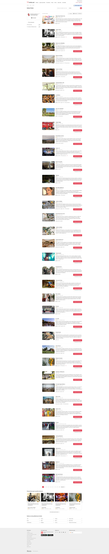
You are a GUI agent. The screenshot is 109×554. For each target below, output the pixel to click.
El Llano (57, 422)
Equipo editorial (29, 544)
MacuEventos (58, 448)
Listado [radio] (71, 13)
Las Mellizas (58, 95)
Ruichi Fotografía (59, 161)
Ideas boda (59, 2)
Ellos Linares (58, 293)
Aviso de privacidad (29, 535)
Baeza (28, 520)
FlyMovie (57, 175)
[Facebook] (56, 532)
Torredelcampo (29, 522)
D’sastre (57, 306)
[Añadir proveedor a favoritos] (53, 17)
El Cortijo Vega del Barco (60, 384)
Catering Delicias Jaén (60, 82)
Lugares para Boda (42, 2)
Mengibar (42, 522)
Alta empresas (29, 541)
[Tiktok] (65, 532)
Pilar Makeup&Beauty (60, 187)
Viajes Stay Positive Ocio (60, 16)
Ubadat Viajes (58, 122)
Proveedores (48, 2)
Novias (52, 2)
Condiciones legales (30, 533)
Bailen (42, 520)
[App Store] (44, 535)
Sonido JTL (58, 148)
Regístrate (80, 2)
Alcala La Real (71, 518)
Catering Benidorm (59, 436)
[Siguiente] (82, 502)
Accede (77, 2)
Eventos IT (58, 461)
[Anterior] (27, 502)
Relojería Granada (59, 358)
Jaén (30, 5)
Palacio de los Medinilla (60, 43)
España (72, 532)
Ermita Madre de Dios (60, 135)
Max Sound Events (59, 474)
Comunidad (64, 2)
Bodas (28, 5)
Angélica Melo (58, 29)
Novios (55, 2)
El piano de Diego (59, 69)
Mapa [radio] (80, 13)
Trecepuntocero (59, 266)
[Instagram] (61, 532)
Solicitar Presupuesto (77, 37)
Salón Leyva (58, 396)
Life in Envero (58, 345)
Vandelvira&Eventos (59, 239)
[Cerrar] (39, 14)
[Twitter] (58, 532)
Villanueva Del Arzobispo (72, 522)
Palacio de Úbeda (59, 55)
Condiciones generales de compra (31, 534)
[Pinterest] (59, 532)
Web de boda (29, 546)
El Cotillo (57, 318)
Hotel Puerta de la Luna (60, 213)
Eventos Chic (58, 408)
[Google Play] (50, 535)
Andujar (56, 518)
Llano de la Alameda (59, 108)
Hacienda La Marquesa (60, 371)
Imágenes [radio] (75, 13)
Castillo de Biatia (59, 201)
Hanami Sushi (58, 332)
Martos (56, 520)
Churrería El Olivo (59, 280)
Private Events (58, 253)
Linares (42, 518)
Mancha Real (71, 520)
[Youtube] (63, 532)
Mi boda (37, 2)
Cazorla (56, 522)
